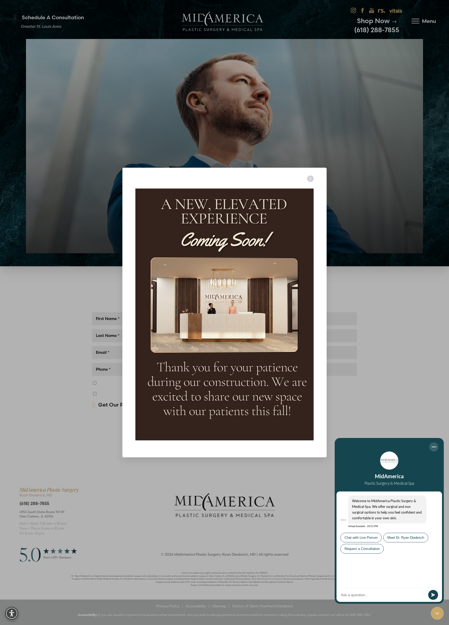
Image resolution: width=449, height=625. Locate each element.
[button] (11, 613)
